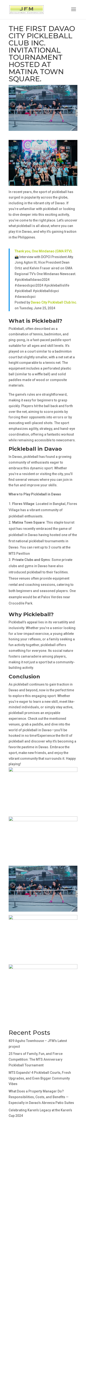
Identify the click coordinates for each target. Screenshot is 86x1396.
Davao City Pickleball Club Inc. (54, 302)
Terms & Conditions (27, 1260)
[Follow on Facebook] (12, 1204)
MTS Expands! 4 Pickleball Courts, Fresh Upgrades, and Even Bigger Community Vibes (40, 1078)
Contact (18, 1254)
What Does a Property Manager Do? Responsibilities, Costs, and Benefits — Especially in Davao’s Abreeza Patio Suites (41, 1097)
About (16, 1242)
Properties (20, 1248)
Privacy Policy (23, 1267)
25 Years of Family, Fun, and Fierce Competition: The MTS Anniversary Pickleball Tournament (36, 1059)
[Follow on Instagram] (22, 1204)
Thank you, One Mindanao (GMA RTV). (44, 251)
